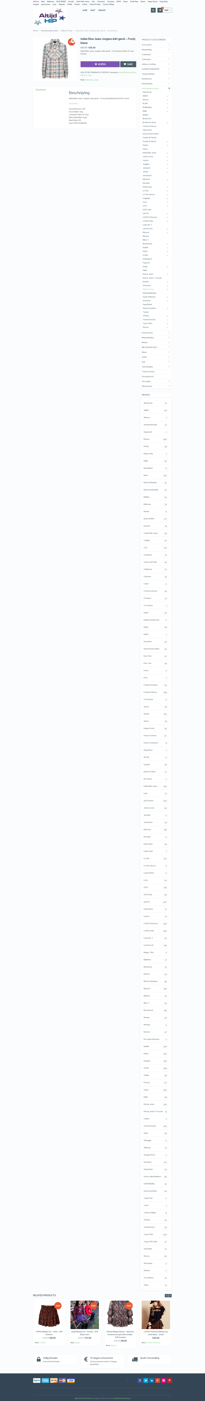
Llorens (155, 916)
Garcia (155, 706)
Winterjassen (147, 386)
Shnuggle (155, 1140)
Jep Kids (155, 815)
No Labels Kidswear (155, 1039)
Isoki (155, 793)
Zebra (155, 1285)
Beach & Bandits (155, 482)
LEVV (145, 206)
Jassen (145, 160)
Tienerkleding (147, 367)
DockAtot (155, 641)
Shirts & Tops (86, 75)
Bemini (155, 511)
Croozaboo (155, 605)
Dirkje (155, 627)
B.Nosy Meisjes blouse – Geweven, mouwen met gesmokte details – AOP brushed (120, 1334)
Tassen (146, 312)
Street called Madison (155, 1176)
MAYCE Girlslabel (155, 981)
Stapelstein (155, 1169)
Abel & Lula (147, 92)
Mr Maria (155, 1024)
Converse (110, 1)
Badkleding (147, 107)
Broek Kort (147, 118)
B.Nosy (146, 99)
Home (85, 10)
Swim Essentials (149, 308)
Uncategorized (148, 376)
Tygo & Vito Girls (155, 1241)
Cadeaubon (146, 54)
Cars (93, 1)
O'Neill (155, 1075)
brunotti (71, 1)
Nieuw (144, 352)
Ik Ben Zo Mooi (155, 771)
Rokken (146, 282)
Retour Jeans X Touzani (155, 1111)
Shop (93, 10)
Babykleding (147, 49)
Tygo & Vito (147, 323)
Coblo (155, 583)
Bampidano (155, 468)
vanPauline (155, 1249)
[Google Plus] (157, 1380)
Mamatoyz (155, 967)
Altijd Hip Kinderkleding (83, 1398)
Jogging (146, 164)
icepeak (36, 4)
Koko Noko (155, 844)
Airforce (36, 1)
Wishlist (102, 10)
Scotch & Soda (95, 4)
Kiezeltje (146, 183)
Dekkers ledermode (155, 620)
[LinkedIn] (151, 1380)
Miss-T (155, 1003)
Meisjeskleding (148, 337)
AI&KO (145, 96)
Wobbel (155, 1270)
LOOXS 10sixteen (155, 923)
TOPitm (146, 316)
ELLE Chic (155, 656)
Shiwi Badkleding (149, 293)
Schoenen (147, 285)
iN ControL (155, 779)
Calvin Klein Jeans (82, 1)
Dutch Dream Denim (151, 134)
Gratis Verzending (149, 1358)
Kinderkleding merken (127, 72)
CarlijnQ (155, 540)
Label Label (155, 851)
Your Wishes (155, 1277)
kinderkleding (147, 83)
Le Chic (146, 190)
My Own (155, 1032)
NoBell (145, 247)
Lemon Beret (155, 873)
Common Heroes (149, 126)
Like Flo (146, 213)
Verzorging (146, 381)
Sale (143, 362)
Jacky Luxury (148, 156)
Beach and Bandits (155, 489)
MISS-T (146, 240)
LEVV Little (147, 209)
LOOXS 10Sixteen (150, 217)
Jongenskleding (148, 74)
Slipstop (155, 1147)
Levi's (145, 202)
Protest (77, 4)
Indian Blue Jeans (92, 80)
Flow (155, 677)
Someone (146, 300)
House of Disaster (155, 743)
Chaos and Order (155, 562)
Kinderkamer (147, 79)
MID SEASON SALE (149, 347)
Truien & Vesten (149, 319)
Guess (143, 1)
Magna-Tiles (155, 952)
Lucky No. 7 (147, 225)
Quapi (145, 266)
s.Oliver (84, 4)
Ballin (145, 111)
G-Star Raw (134, 1)
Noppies (62, 4)
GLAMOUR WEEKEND (150, 69)
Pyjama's (146, 263)
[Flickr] (163, 1380)
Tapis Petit (155, 1198)
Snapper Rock (155, 1155)
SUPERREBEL (155, 1183)
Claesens (155, 576)
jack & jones (45, 4)
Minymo (146, 236)
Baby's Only (155, 453)
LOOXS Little (148, 221)
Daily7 (155, 612)
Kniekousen (147, 187)
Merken (145, 342)
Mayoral (146, 232)
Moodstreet (147, 244)
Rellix (145, 270)
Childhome (155, 569)
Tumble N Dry (155, 1227)
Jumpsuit (146, 168)
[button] (73, 41)
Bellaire (145, 115)
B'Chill (145, 103)
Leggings (146, 198)
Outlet (144, 357)
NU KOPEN (73, 103)
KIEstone (146, 179)
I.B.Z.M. (155, 757)
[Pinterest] (169, 1380)
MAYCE (155, 974)
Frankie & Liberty (149, 141)
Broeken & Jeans (149, 122)
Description (41, 89)
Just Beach (147, 175)
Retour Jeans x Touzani (152, 278)
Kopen (102, 64)
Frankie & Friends (149, 137)
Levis (54, 4)
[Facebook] (139, 1380)
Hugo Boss (164, 1)
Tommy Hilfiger (108, 4)
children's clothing (149, 64)
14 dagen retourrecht (101, 1358)
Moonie (155, 1017)
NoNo (145, 251)
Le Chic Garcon (149, 194)
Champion (101, 1)
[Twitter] (145, 1380)
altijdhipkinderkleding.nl (122, 1398)
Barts (43, 1)
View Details (49, 1322)
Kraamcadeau (147, 333)
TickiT (155, 1205)
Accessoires (147, 45)
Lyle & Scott (148, 228)
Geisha (145, 145)
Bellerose (50, 1)
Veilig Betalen (50, 1358)
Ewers (125, 1)
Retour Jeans (148, 274)
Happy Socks (152, 1)
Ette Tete (155, 663)
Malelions (155, 959)
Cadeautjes (146, 59)
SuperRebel (147, 304)
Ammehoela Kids (155, 424)
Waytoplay (155, 1263)
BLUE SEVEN (61, 1)
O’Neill (69, 4)
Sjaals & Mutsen (149, 297)
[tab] (49, 90)
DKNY (119, 1)
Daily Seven (147, 130)
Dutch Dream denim (155, 649)
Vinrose (146, 327)
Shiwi (155, 1133)
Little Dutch (155, 909)
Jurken (145, 172)
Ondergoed (147, 259)
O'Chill (145, 255)
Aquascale (155, 432)
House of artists (155, 735)
